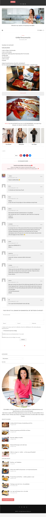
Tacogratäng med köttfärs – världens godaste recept (22, 476)
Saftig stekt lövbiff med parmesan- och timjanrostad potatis (23, 469)
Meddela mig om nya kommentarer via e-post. (13, 334)
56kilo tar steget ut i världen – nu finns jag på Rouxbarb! (22, 452)
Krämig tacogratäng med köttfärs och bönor (20, 430)
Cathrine (10, 224)
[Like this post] (21, 155)
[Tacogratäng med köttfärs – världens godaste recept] (5, 478)
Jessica (9, 280)
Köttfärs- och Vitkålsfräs (15, 462)
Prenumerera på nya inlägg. (10, 330)
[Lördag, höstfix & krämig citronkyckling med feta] (5, 425)
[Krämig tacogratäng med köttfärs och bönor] (5, 432)
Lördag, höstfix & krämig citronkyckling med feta (21, 423)
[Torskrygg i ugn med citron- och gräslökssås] (5, 485)
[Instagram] (21, 507)
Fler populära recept (8, 499)
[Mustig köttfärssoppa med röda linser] (5, 446)
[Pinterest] (23, 3)
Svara (41, 176)
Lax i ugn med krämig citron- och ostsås (19, 491)
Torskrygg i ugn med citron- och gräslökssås (19, 484)
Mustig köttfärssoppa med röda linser (18, 444)
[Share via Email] (30, 155)
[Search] (43, 30)
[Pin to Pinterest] (27, 155)
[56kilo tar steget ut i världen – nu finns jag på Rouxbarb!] (5, 454)
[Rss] (25, 3)
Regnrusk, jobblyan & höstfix (16, 437)
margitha (10, 253)
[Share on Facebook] (24, 155)
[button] (16, 2)
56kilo (12, 409)
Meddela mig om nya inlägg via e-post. (11, 337)
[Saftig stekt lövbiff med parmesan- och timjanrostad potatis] (5, 471)
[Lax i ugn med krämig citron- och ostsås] (5, 493)
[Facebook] (20, 3)
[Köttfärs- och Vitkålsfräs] (5, 464)
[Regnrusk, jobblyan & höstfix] (5, 439)
